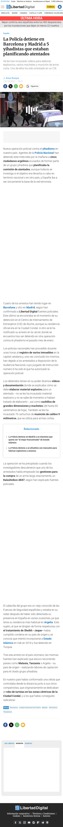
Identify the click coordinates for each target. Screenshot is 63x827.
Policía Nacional (44, 152)
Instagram (24, 822)
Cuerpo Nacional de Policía (30, 707)
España (6, 33)
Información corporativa (18, 813)
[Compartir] (5, 86)
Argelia (48, 622)
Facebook (15, 822)
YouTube (29, 822)
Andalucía (5, 13)
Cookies (16, 816)
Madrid (15, 13)
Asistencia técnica (31, 816)
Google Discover (33, 822)
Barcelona (9, 307)
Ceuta (13, 1)
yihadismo (48, 148)
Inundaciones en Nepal (41, 1)
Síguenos (34, 86)
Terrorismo (53, 707)
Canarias (23, 13)
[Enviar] (16, 86)
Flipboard (38, 822)
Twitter (20, 822)
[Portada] (20, 7)
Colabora (50, 7)
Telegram (42, 822)
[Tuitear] (10, 86)
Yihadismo (7, 712)
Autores (46, 816)
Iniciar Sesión (60, 7)
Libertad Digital (31, 807)
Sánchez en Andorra (24, 1)
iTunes (47, 822)
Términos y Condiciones (43, 813)
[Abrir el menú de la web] (3, 7)
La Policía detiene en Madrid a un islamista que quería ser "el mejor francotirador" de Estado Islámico (30, 440)
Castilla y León (35, 13)
